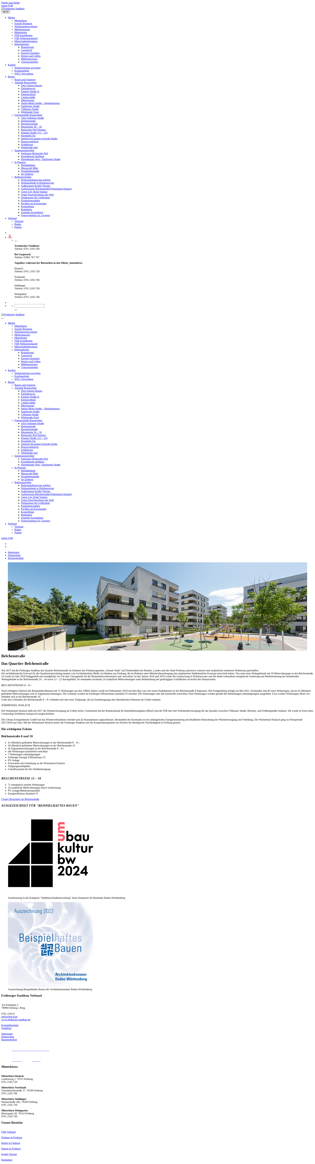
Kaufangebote (21, 70)
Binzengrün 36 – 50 (31, 126)
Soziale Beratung (23, 23)
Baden (17, 224)
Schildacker (27, 144)
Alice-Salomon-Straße (32, 118)
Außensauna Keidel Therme (35, 185)
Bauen (11, 76)
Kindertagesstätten (30, 200)
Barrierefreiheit (15, 558)
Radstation (26, 209)
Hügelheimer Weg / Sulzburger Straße (40, 159)
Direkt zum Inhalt (10, 2)
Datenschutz (14, 555)
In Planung (20, 162)
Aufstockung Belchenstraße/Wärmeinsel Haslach (46, 188)
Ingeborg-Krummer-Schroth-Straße (39, 138)
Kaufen (12, 64)
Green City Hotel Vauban (34, 191)
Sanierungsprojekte (24, 150)
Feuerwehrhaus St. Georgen (35, 215)
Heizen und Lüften (31, 56)
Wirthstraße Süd (29, 147)
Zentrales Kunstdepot (32, 212)
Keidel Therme (9, 1154)
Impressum (13, 552)
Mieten (11, 17)
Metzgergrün (27, 100)
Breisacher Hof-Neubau (33, 129)
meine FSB (7, 5)
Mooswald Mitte (29, 168)
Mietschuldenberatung (25, 41)
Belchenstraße (28, 121)
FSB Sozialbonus (23, 35)
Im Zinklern (27, 174)
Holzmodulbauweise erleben (36, 180)
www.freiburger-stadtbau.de (15, 1019)
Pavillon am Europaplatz (33, 203)
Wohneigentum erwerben (27, 67)
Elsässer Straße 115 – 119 (34, 132)
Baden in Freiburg (10, 1143)
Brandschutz (27, 47)
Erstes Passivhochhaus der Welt (37, 194)
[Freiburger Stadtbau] (12, 8)
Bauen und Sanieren (24, 79)
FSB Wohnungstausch (26, 38)
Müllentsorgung (29, 59)
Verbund (12, 218)
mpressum (7, 1033)
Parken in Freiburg (11, 1148)
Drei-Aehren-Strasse (31, 85)
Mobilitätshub (28, 165)
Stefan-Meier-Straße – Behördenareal (40, 103)
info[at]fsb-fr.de (9, 1016)
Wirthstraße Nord (30, 112)
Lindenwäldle (28, 97)
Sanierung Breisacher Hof (34, 153)
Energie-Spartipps (30, 53)
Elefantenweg (28, 88)
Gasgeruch (26, 50)
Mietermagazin (22, 29)
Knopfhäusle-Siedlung (32, 156)
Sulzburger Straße (30, 106)
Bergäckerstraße (29, 123)
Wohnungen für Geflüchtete (35, 197)
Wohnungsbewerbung (25, 26)
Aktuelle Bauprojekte (25, 82)
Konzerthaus (27, 206)
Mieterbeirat (20, 32)
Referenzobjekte (22, 177)
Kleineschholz (28, 94)
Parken (18, 227)
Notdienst (6, 1028)
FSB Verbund (8, 1132)
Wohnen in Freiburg (11, 1137)
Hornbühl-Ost (28, 135)
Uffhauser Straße (30, 109)
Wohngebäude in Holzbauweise (37, 182)
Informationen (21, 44)
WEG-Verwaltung (23, 73)
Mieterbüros (20, 20)
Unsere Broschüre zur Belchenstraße (20, 799)
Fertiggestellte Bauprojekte (28, 115)
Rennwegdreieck (30, 141)
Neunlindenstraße (30, 171)
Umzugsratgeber (29, 61)
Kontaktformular (10, 1025)
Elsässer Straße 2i (30, 91)
